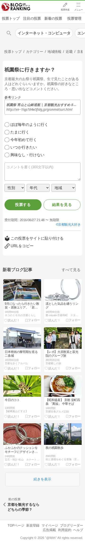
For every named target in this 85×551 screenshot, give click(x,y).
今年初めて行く (23, 140)
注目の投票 (32, 18)
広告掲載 (49, 530)
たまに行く (19, 132)
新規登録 (32, 525)
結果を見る (62, 205)
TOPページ (16, 525)
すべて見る (71, 270)
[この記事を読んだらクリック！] (12, 320)
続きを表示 (42, 479)
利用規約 (64, 530)
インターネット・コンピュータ (44, 33)
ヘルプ (78, 530)
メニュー (78, 10)
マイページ (50, 525)
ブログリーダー (71, 525)
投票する (23, 205)
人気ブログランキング (15, 6)
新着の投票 (53, 18)
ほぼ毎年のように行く (29, 125)
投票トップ (11, 18)
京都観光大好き (69, 224)
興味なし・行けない (27, 155)
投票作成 (65, 10)
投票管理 (74, 18)
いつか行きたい (23, 147)
